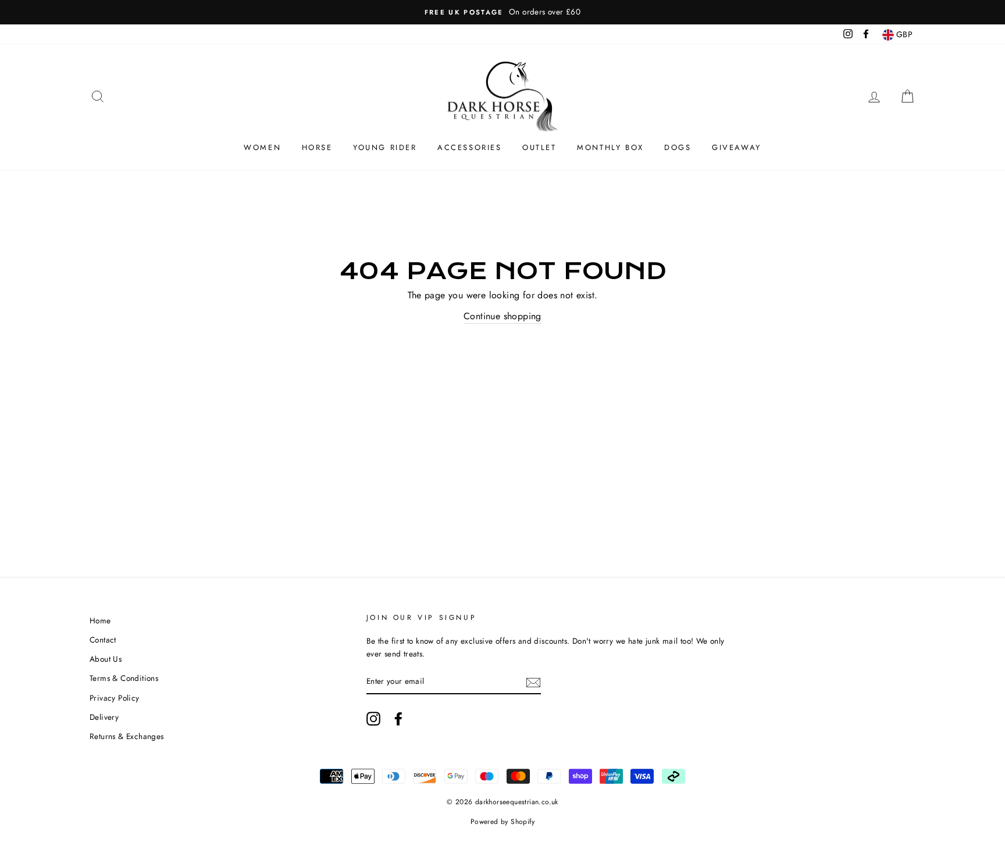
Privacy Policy (115, 698)
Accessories (469, 147)
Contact (103, 639)
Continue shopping (502, 316)
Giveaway (736, 147)
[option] (502, 12)
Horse (317, 147)
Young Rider (385, 147)
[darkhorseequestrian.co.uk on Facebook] (398, 719)
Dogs (677, 147)
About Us (106, 659)
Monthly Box (610, 147)
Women (262, 147)
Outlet (539, 147)
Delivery (104, 717)
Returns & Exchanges (127, 736)
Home (100, 620)
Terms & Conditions (124, 678)
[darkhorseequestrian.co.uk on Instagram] (373, 719)
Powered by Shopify (502, 821)
